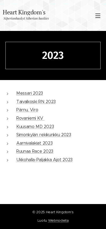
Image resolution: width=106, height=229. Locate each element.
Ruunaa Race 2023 (34, 151)
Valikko (97, 15)
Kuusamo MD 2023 (35, 126)
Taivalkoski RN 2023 (36, 101)
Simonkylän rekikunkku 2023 (43, 134)
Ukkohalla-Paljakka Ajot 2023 (44, 159)
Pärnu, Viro (27, 109)
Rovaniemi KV (30, 118)
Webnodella (58, 220)
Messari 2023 (29, 93)
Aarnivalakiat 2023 (34, 143)
